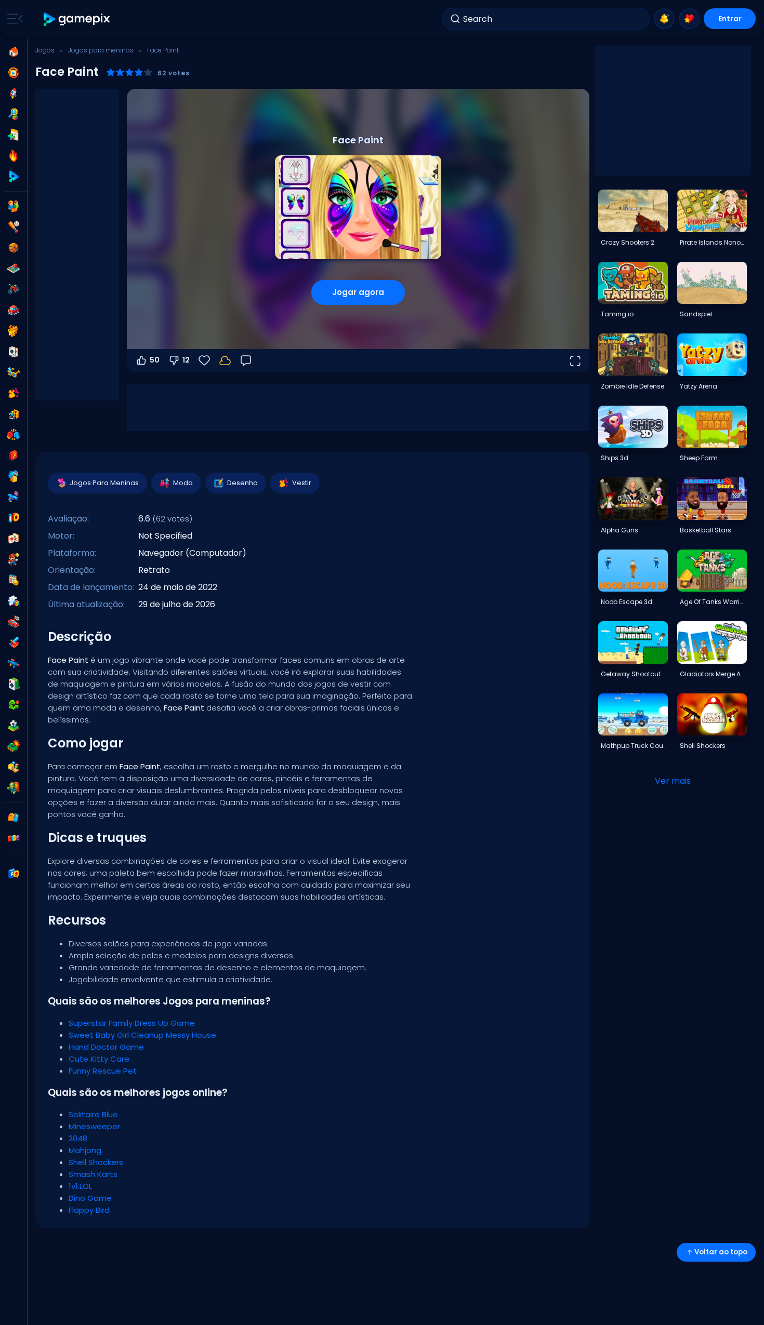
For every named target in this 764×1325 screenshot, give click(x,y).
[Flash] (13, 455)
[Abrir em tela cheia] (575, 360)
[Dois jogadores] (13, 206)
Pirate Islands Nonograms (713, 242)
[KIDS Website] (13, 838)
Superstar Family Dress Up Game (132, 1023)
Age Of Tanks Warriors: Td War (713, 601)
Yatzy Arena (698, 386)
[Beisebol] (13, 227)
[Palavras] (13, 767)
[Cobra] (13, 704)
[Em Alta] (13, 155)
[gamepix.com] (77, 19)
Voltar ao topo (720, 1252)
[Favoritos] (689, 18)
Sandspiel (696, 314)
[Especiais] (13, 176)
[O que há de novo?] (664, 18)
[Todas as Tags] (13, 817)
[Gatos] (13, 330)
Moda (183, 483)
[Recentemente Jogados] (13, 72)
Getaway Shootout (631, 674)
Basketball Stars (705, 530)
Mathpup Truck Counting (634, 745)
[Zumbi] (13, 788)
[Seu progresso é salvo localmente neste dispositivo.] (225, 360)
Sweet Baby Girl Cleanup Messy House (142, 1034)
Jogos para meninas (101, 50)
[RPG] (13, 642)
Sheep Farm (699, 457)
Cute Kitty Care (99, 1058)
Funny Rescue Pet (103, 1070)
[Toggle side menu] (13, 19)
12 (186, 360)
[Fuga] (13, 414)
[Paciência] (13, 684)
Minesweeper (94, 1126)
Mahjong (85, 1150)
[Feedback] (246, 360)
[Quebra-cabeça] (13, 601)
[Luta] (13, 434)
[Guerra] (13, 746)
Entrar (730, 19)
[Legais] (13, 372)
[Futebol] (13, 725)
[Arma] (13, 497)
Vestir (301, 483)
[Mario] (13, 559)
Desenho (242, 483)
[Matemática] (13, 580)
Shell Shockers (96, 1162)
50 (155, 360)
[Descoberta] (13, 114)
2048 (78, 1138)
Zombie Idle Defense (632, 386)
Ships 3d (614, 457)
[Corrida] (13, 621)
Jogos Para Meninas (104, 483)
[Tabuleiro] (13, 268)
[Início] (13, 52)
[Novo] (13, 135)
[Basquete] (13, 247)
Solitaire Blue (93, 1114)
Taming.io (617, 314)
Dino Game (90, 1198)
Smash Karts (93, 1174)
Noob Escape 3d (626, 601)
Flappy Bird (89, 1209)
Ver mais (673, 781)
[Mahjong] (13, 538)
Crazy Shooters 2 (627, 242)
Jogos (45, 50)
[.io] (13, 517)
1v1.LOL (80, 1186)
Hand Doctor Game (106, 1046)
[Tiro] (13, 663)
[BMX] (13, 289)
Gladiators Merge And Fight (713, 674)
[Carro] (13, 310)
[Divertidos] (13, 476)
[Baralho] (13, 351)
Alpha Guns (619, 530)
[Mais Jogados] (13, 93)
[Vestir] (13, 393)
